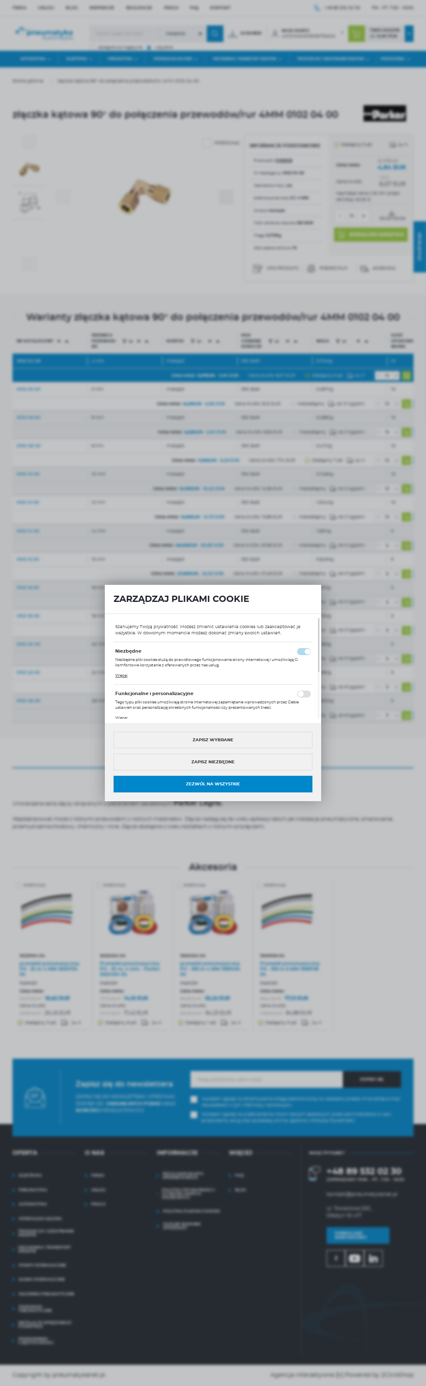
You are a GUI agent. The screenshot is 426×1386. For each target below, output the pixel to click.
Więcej (121, 676)
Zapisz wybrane (213, 740)
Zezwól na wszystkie (213, 784)
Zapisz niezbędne (213, 762)
